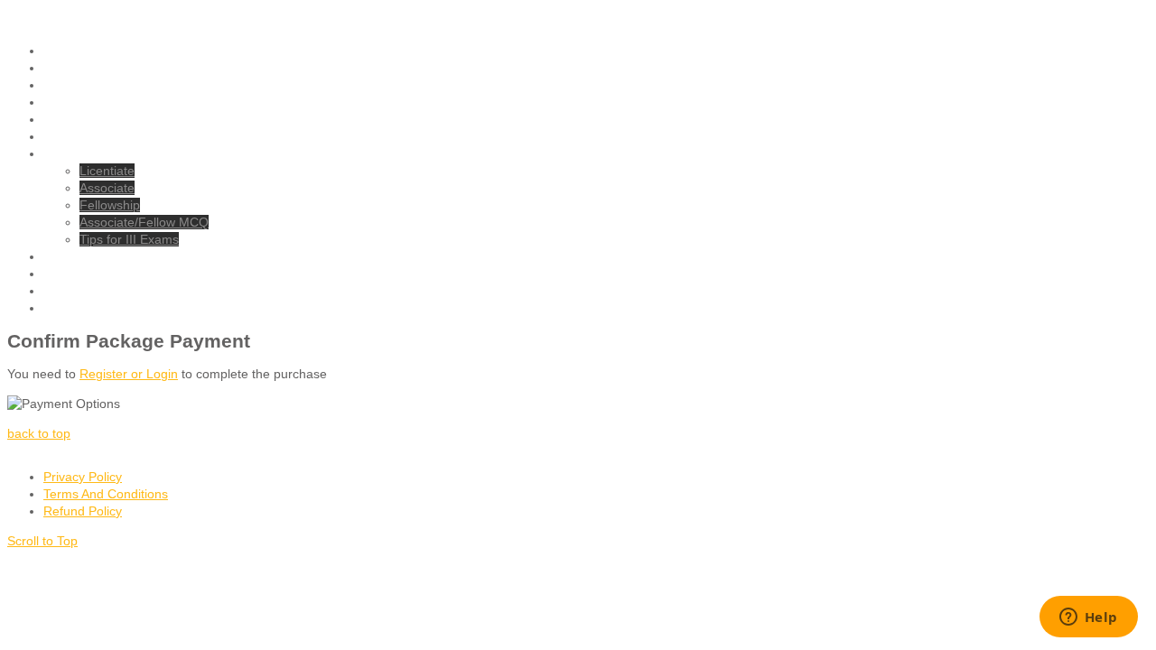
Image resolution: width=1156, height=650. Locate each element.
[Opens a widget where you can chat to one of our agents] (1088, 618)
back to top (38, 433)
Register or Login (128, 374)
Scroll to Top (42, 541)
